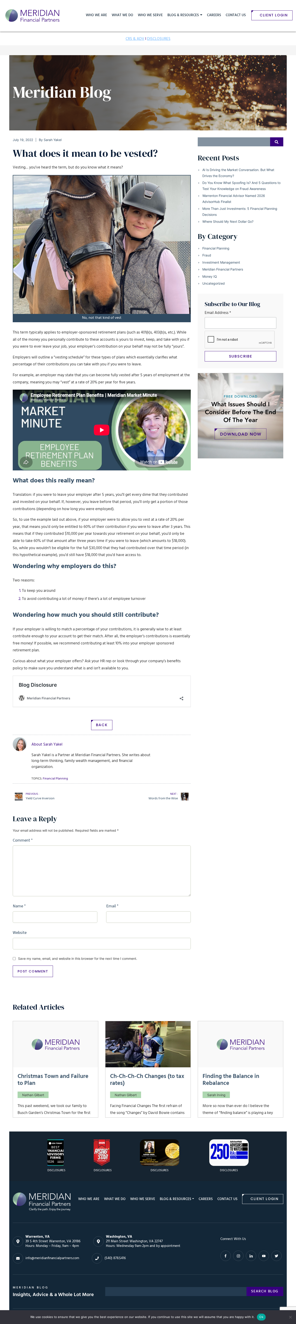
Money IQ (209, 276)
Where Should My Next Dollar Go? (227, 221)
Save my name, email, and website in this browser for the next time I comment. (77, 958)
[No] (290, 1317)
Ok (261, 1317)
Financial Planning (215, 248)
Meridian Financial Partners (222, 269)
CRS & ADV (135, 39)
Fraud (206, 255)
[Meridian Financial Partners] (42, 1201)
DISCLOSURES (158, 39)
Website (20, 933)
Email (112, 906)
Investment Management (221, 262)
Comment (23, 840)
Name (19, 906)
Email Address (218, 313)
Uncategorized (213, 283)
